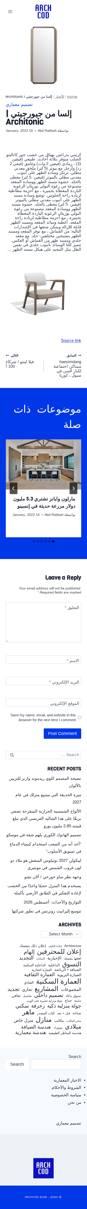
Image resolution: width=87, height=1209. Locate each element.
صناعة (76, 1013)
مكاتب (59, 1020)
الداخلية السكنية (34, 965)
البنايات (40, 958)
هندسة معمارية (30, 1032)
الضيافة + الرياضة (67, 970)
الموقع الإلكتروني (64, 703)
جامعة (77, 1000)
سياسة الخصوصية (66, 1095)
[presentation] (43, 464)
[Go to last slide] (73, 488)
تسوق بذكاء (73, 996)
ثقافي (16, 996)
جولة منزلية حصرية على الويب (44, 1000)
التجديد (26, 957)
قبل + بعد (63, 1013)
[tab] (53, 541)
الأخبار (59, 97)
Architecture (72, 946)
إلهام (29, 952)
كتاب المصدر (46, 1013)
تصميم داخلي (48, 995)
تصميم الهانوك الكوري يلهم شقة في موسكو (43, 835)
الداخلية (54, 965)
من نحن (74, 1102)
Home (72, 97)
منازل (44, 1019)
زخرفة (38, 1006)
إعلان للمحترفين (59, 951)
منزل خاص (23, 1020)
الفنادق (29, 982)
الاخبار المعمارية (67, 1080)
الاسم (73, 660)
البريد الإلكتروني (64, 682)
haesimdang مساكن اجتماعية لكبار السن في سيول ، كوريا (67, 366)
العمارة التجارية (42, 970)
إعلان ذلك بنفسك (33, 946)
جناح (68, 1000)
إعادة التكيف (55, 946)
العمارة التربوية (69, 975)
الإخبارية (54, 958)
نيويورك (58, 1027)
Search (74, 1056)
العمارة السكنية (58, 981)
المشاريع (46, 988)
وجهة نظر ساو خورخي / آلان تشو (52, 877)
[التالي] (13, 488)
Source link (71, 340)
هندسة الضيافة (36, 1026)
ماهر (28, 1012)
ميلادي (73, 1026)
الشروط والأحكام (66, 1087)
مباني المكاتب (73, 1020)
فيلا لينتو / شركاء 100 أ (20, 361)
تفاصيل (27, 996)
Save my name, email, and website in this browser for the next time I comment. (43, 717)
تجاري (27, 990)
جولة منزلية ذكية (64, 1006)
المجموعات (71, 989)
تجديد (13, 989)
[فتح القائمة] (10, 11)
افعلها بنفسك (72, 958)
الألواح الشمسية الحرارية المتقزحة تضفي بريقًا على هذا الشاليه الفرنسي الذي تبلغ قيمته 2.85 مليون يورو (46, 818)
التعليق (72, 607)
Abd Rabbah (47, 130)
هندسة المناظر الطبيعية (65, 1033)
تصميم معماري (19, 104)
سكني (22, 1006)
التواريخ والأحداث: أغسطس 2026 (52, 902)
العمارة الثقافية (39, 974)
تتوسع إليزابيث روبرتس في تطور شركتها (46, 911)
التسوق (71, 964)
